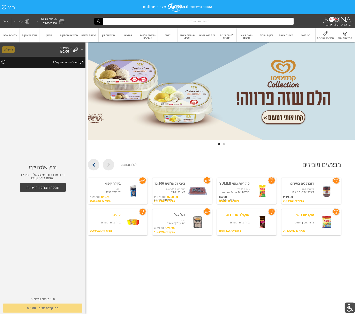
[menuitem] (345, 35)
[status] (65, 48)
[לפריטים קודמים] (108, 164)
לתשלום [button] (8, 49)
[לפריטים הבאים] (93, 164)
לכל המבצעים (129, 164)
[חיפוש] (98, 21)
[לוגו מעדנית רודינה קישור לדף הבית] (337, 21)
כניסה (6, 21)
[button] (50, 21)
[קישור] (221, 91)
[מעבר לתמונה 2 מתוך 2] (219, 144)
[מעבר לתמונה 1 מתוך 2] (224, 144)
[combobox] (194, 21)
